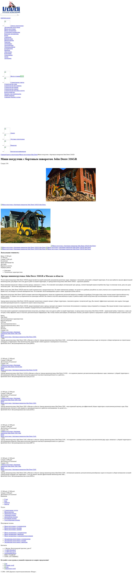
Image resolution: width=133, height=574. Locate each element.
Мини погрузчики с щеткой (13, 529)
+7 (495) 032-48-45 (10, 550)
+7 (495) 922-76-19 (10, 551)
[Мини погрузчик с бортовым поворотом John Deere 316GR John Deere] (23, 204)
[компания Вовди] (11, 13)
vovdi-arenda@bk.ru (10, 553)
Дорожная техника (10, 515)
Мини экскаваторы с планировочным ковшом (18, 536)
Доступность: (5, 362)
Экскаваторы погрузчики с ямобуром (15, 542)
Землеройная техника (11, 517)
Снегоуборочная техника (12, 520)
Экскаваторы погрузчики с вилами (15, 540)
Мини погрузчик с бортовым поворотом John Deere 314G (18, 436)
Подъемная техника (10, 518)
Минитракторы (9, 512)
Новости (7, 502)
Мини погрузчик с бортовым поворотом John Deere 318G (18, 337)
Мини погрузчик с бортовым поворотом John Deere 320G (18, 403)
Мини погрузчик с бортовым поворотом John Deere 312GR (19, 370)
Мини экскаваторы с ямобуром (14, 534)
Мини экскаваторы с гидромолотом (15, 532)
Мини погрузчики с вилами (13, 528)
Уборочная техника (10, 513)
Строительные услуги (11, 510)
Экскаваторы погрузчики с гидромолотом (17, 539)
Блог (5, 501)
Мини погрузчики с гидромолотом (15, 526)
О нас (6, 499)
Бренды (6, 504)
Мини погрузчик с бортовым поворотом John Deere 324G (18, 469)
